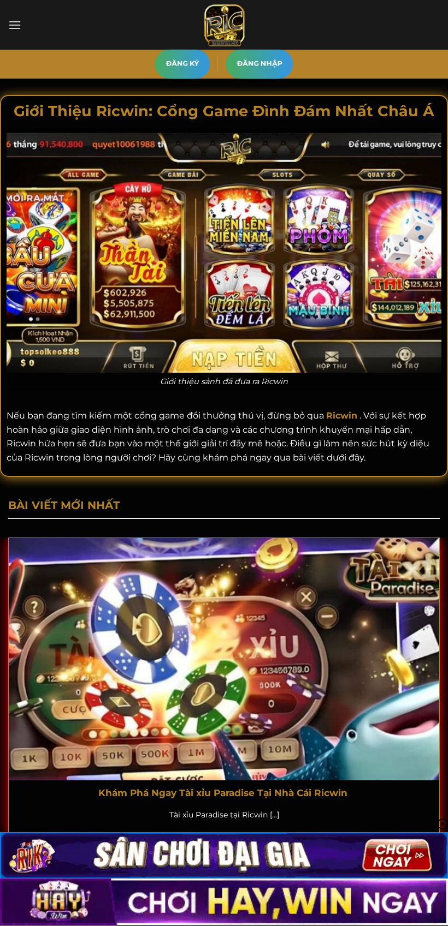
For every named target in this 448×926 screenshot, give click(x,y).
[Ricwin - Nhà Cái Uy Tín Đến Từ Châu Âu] (224, 25)
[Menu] (14, 24)
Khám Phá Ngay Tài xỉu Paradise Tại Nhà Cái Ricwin (224, 792)
